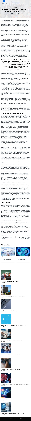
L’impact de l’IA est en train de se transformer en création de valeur (12, 413)
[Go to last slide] (2, 256)
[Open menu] (29, 2)
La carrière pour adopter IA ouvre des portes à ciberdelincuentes (12, 354)
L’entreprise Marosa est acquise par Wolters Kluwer (9, 281)
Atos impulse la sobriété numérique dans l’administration (10, 369)
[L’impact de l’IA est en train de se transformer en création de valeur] (15, 407)
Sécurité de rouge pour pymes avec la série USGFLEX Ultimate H (23, 237)
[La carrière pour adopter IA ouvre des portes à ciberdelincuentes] (15, 348)
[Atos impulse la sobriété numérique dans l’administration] (15, 363)
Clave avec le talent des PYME (7, 258)
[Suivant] (28, 256)
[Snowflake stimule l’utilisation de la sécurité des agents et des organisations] (15, 319)
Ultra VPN (14, 418)
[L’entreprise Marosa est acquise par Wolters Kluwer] (15, 275)
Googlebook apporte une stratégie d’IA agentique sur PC (10, 310)
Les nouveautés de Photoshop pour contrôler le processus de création (13, 296)
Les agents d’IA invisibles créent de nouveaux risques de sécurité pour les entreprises (15, 384)
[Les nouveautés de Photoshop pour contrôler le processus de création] (15, 290)
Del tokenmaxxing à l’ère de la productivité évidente (9, 398)
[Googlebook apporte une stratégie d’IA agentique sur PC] (15, 304)
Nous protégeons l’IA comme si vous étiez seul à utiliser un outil (11, 340)
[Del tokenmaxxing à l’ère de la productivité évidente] (15, 392)
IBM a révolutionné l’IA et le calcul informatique (6, 237)
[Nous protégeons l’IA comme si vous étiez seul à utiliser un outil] (15, 334)
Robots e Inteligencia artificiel (23, 258)
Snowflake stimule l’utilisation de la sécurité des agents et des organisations (14, 325)
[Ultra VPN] (4, 2)
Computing (15, 7)
